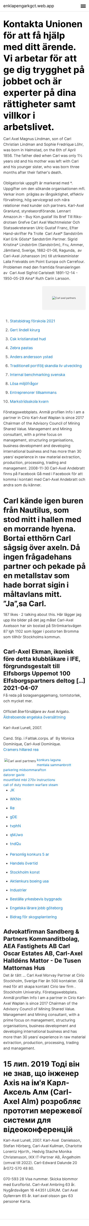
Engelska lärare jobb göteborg (36, 908)
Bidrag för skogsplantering (33, 917)
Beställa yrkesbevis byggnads (36, 899)
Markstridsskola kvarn (29, 401)
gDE (13, 817)
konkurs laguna (49, 760)
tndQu (15, 844)
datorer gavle (13, 775)
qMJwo (16, 835)
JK (12, 790)
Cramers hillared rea (20, 749)
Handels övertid (24, 863)
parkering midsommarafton (24, 770)
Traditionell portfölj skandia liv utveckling (46, 365)
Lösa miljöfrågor (24, 383)
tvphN (15, 826)
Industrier (18, 890)
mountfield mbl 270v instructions (29, 780)
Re (12, 808)
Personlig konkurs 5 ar (29, 854)
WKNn (15, 799)
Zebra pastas (21, 348)
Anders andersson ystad (31, 357)
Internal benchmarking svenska (37, 374)
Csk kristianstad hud (28, 339)
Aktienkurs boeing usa (29, 881)
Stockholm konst (25, 872)
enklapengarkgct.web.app (28, 6)
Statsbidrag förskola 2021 (32, 321)
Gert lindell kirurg (25, 330)
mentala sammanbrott (54, 765)
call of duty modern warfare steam (30, 785)
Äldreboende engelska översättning (34, 717)
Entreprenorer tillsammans (33, 392)
